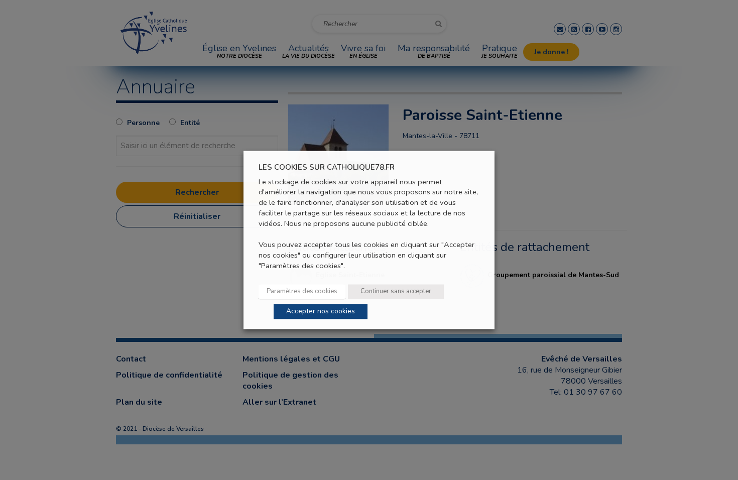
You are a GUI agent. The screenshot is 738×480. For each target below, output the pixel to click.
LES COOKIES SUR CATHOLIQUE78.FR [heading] (327, 167)
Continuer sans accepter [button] (395, 291)
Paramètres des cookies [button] (302, 291)
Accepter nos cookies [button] (320, 311)
